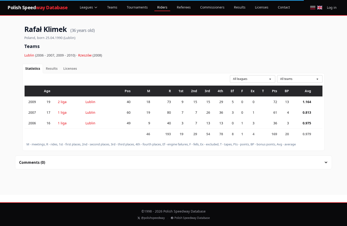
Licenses (261, 7)
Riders (162, 7)
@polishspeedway (153, 218)
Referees (184, 7)
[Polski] (312, 7)
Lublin (29, 55)
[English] (319, 7)
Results (239, 7)
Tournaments (137, 7)
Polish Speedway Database (192, 218)
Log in (332, 7)
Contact (284, 7)
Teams (112, 7)
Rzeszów (85, 55)
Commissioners (212, 7)
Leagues (86, 7)
